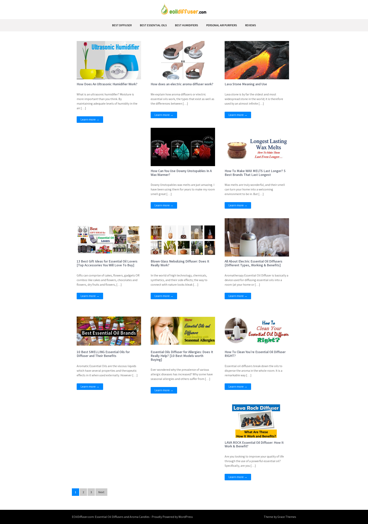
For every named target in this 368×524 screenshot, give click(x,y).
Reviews (250, 25)
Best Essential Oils (153, 25)
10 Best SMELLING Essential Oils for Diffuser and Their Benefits (103, 354)
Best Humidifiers (186, 25)
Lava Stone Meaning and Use (246, 84)
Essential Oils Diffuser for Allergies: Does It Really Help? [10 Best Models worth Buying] (182, 356)
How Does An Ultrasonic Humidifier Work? (107, 84)
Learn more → (89, 119)
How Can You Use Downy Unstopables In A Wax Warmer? (181, 173)
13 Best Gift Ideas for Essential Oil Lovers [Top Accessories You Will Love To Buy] (107, 263)
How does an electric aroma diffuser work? (182, 84)
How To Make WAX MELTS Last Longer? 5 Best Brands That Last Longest (255, 173)
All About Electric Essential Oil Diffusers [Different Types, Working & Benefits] (253, 263)
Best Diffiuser (122, 25)
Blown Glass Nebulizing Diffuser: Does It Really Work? (180, 263)
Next (101, 492)
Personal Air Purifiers (221, 25)
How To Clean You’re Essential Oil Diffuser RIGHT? (255, 354)
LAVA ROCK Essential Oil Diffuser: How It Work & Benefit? (254, 444)
